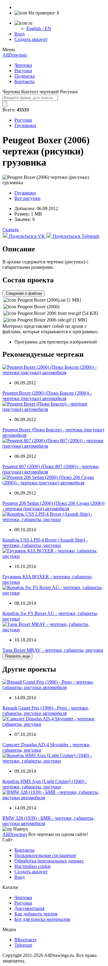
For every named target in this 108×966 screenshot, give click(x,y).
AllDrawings (14, 54)
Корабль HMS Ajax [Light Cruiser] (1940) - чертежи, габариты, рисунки (44, 784)
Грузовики (25, 125)
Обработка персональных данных (49, 860)
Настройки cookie (32, 866)
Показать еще (17, 656)
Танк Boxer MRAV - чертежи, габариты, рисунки (52, 650)
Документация (29, 908)
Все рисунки (27, 198)
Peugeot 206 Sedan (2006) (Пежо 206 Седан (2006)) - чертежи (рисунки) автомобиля (53, 506)
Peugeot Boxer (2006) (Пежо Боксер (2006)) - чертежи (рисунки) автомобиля (47, 395)
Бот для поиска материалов (42, 919)
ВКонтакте (25, 939)
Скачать (10, 229)
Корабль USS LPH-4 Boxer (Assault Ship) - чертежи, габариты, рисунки (45, 542)
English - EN (38, 28)
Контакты (24, 81)
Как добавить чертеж (36, 913)
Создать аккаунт (31, 39)
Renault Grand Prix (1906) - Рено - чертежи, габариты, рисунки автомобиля (45, 710)
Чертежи (23, 65)
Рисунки (23, 70)
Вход (19, 33)
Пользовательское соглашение (45, 855)
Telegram (23, 945)
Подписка (24, 76)
